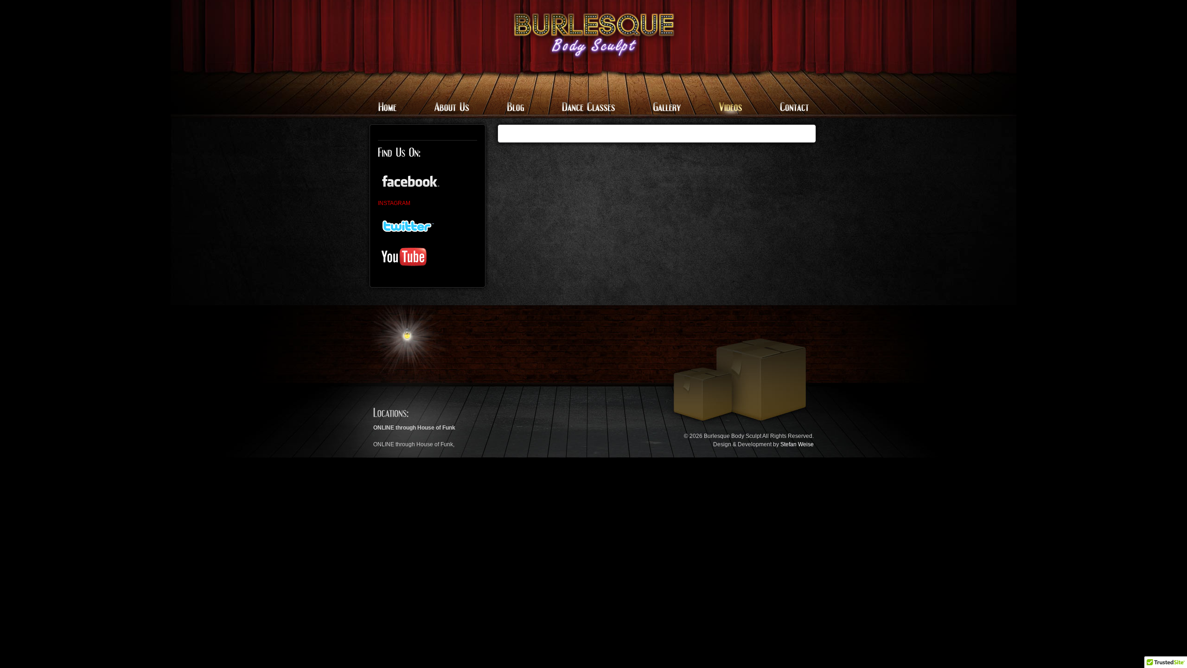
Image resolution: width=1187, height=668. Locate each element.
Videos (729, 108)
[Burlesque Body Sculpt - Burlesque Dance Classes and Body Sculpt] (594, 35)
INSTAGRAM (394, 203)
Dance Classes (587, 108)
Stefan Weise (797, 444)
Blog (514, 108)
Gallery (665, 108)
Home (393, 108)
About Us (450, 108)
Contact (787, 108)
